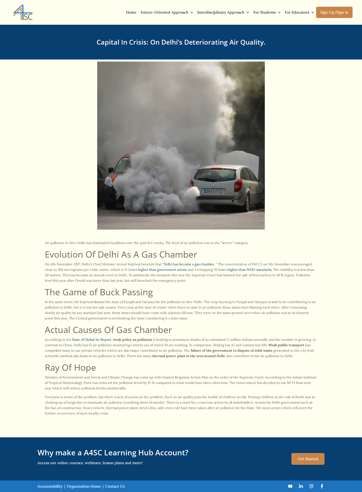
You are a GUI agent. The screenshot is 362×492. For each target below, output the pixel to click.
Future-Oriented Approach (164, 12)
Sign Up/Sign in (334, 12)
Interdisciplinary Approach (220, 12)
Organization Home (84, 486)
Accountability (50, 486)
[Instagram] (311, 486)
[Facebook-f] (322, 486)
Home (131, 12)
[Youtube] (290, 486)
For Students (264, 12)
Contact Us (115, 486)
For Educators (297, 12)
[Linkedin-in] (300, 486)
